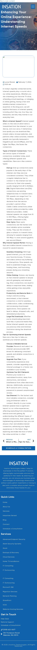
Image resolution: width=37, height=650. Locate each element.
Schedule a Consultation (12, 529)
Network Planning (10, 596)
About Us (6, 507)
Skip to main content (7, 1)
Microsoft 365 (8, 587)
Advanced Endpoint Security (14, 539)
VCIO (5, 605)
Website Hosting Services (13, 609)
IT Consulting (8, 566)
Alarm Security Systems (12, 544)
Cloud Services (9, 557)
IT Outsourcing (9, 570)
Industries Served (10, 515)
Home (5, 502)
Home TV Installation (11, 561)
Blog (4, 520)
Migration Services (10, 591)
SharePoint (7, 600)
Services (6, 511)
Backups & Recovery (11, 552)
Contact (6, 524)
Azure (5, 548)
